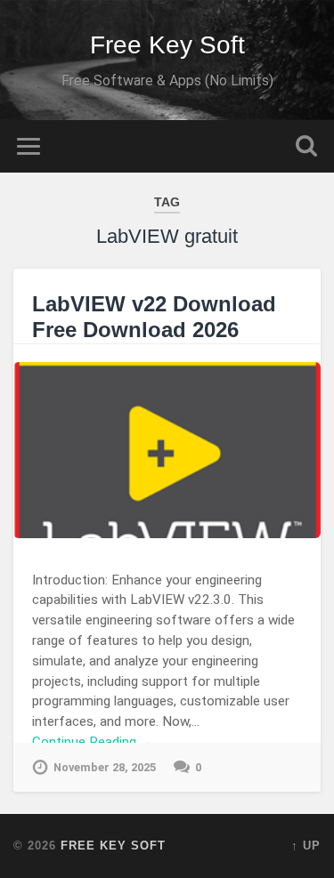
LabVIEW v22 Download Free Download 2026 (154, 317)
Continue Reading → (92, 742)
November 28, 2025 (104, 767)
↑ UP (306, 845)
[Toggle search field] (306, 146)
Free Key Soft (167, 45)
